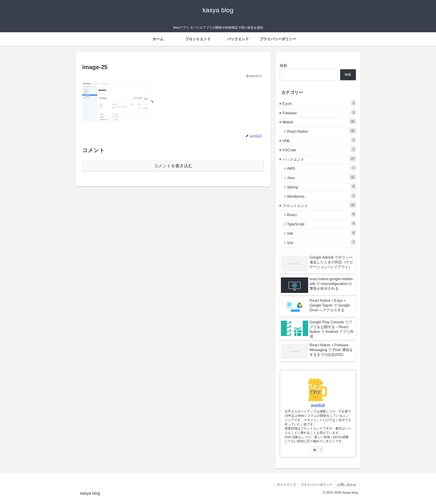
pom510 (318, 405)
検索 (283, 65)
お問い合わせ (346, 485)
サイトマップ (286, 485)
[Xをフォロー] (321, 450)
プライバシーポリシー (316, 485)
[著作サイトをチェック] (315, 450)
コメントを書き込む (173, 165)
